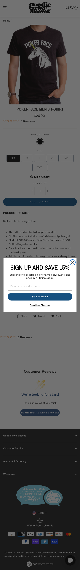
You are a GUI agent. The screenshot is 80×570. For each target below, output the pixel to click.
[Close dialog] (73, 262)
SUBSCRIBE (40, 296)
